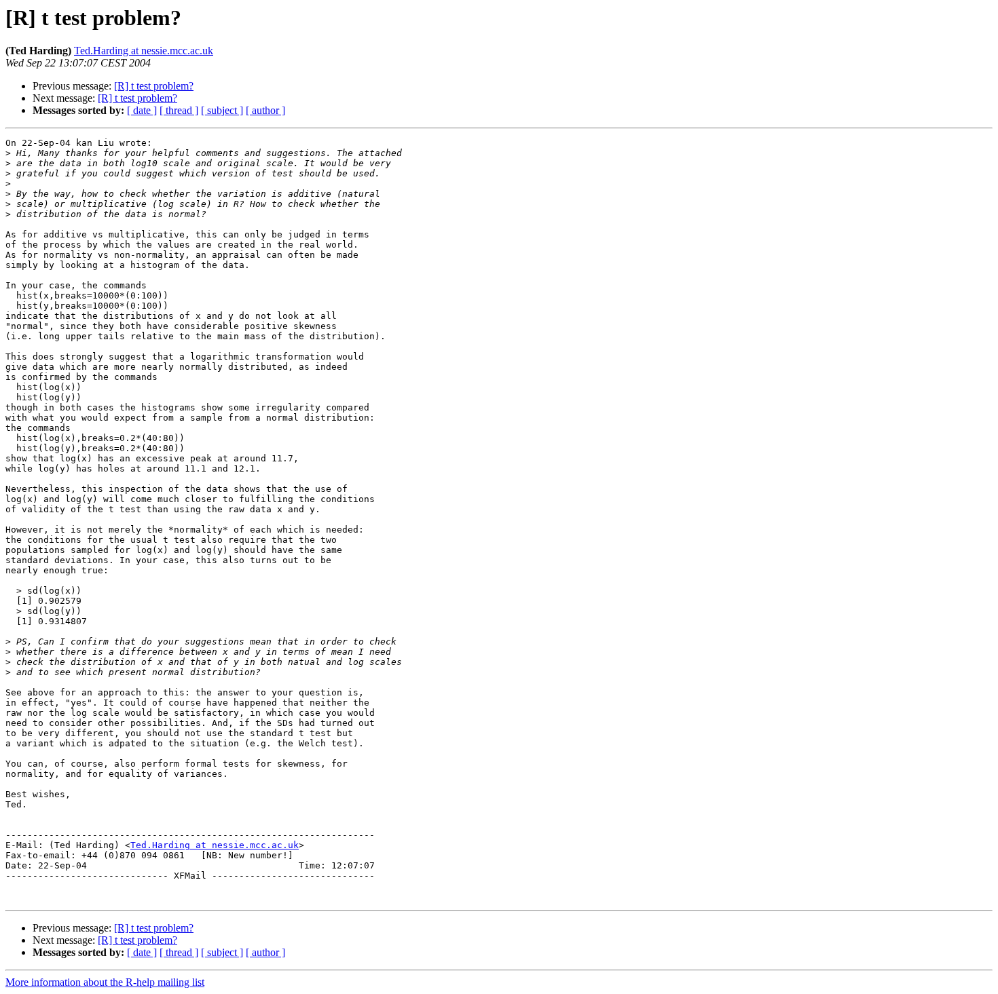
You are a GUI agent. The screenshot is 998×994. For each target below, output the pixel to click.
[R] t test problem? (153, 86)
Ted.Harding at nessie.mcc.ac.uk (143, 50)
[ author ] (265, 110)
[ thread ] (179, 110)
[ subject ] (222, 110)
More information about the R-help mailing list (104, 982)
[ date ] (142, 110)
